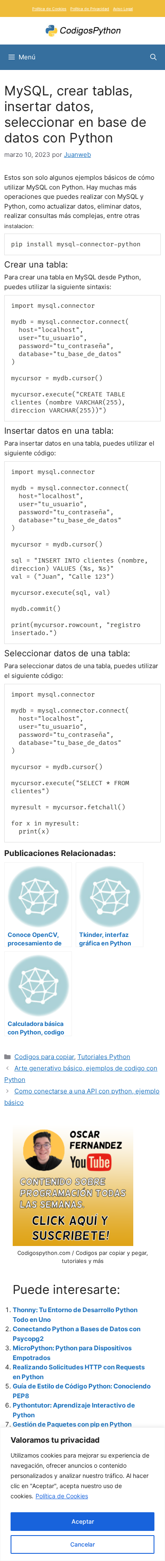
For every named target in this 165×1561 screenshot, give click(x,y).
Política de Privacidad (89, 8)
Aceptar (83, 1521)
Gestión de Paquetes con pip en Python (72, 1424)
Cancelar (82, 1544)
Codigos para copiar (44, 1057)
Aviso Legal (123, 8)
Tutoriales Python (103, 1057)
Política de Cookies (62, 1496)
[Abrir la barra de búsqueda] (153, 57)
